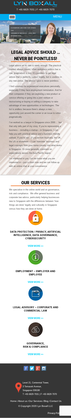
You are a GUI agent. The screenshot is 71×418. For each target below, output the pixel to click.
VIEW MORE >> (35, 246)
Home (13, 401)
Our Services (35, 401)
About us (22, 401)
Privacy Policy (55, 413)
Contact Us (55, 401)
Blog (46, 401)
